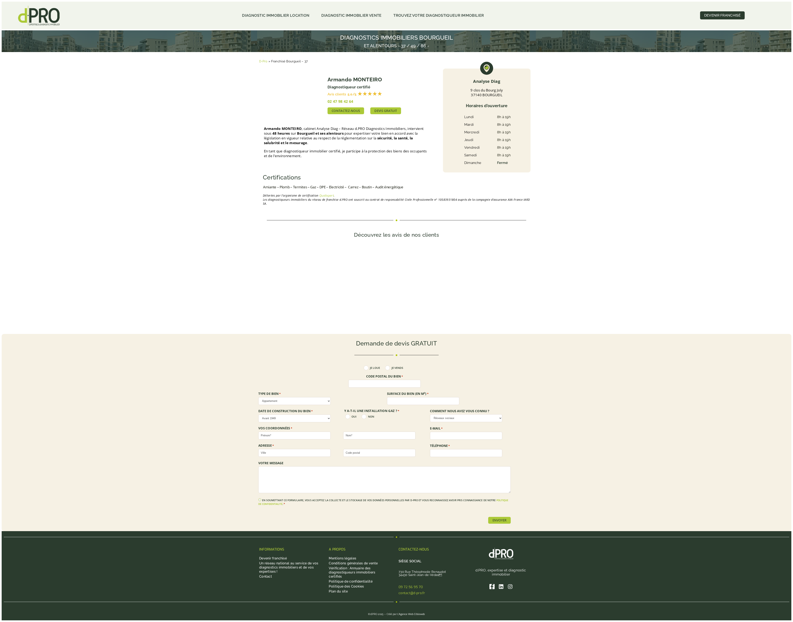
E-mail (436, 428)
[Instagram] (510, 586)
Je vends (397, 367)
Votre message (270, 463)
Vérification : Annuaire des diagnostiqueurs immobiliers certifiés (352, 572)
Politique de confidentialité (350, 581)
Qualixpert (326, 196)
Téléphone (440, 446)
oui (353, 416)
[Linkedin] (501, 586)
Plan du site (338, 591)
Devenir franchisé (273, 558)
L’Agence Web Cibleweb (411, 614)
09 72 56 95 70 (411, 587)
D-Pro (263, 61)
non (371, 416)
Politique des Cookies (346, 586)
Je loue (375, 367)
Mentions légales (342, 558)
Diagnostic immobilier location (275, 15)
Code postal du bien (384, 376)
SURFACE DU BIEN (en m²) (408, 393)
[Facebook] (492, 586)
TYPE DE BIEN (269, 393)
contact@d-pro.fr (412, 593)
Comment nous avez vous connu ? (459, 411)
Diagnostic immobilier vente (351, 15)
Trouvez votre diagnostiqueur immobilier (438, 15)
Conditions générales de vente (353, 563)
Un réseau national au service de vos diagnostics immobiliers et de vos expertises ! (288, 567)
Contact (265, 576)
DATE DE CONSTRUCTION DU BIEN (285, 411)
